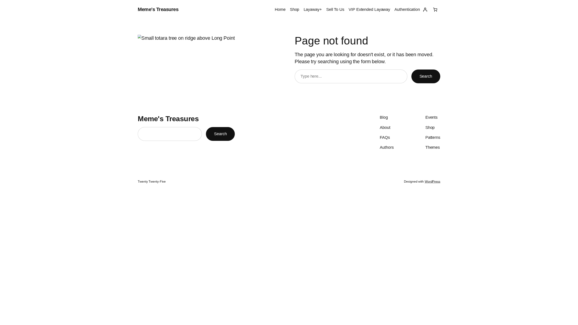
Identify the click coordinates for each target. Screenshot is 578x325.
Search (426, 76)
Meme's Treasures (158, 9)
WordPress (432, 181)
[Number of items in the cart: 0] (435, 10)
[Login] (425, 10)
